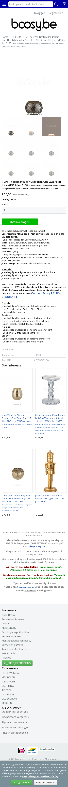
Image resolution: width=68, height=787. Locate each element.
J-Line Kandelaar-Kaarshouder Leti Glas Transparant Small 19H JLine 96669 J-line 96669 (50, 424)
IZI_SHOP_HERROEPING (17, 663)
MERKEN (7, 702)
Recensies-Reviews (13, 619)
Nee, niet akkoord (45, 782)
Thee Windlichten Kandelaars (43, 36)
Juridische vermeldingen (15, 727)
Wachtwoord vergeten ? (15, 716)
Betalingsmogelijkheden (15, 632)
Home (5, 36)
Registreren (56, 13)
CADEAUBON (9, 698)
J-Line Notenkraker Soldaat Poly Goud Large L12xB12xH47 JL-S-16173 (50, 498)
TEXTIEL (7, 690)
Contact (6, 623)
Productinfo (8, 653)
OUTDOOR (8, 694)
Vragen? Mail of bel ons (15, 711)
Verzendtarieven (11, 636)
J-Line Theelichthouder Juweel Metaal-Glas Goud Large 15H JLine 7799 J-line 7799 (17, 502)
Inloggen (39, 13)
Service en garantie (12, 644)
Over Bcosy (8, 615)
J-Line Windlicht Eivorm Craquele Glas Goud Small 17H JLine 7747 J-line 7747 (17, 421)
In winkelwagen (20, 222)
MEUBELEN (8, 677)
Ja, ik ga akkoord (21, 782)
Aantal (5, 204)
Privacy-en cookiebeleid (15, 732)
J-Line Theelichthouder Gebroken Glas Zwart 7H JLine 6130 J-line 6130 (34, 41)
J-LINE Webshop (11, 673)
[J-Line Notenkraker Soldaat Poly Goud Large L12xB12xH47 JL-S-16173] (50, 470)
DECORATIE (18, 36)
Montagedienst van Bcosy (16, 640)
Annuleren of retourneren (16, 649)
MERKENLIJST (10, 627)
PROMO (6, 657)
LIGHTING (8, 685)
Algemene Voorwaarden (15, 722)
